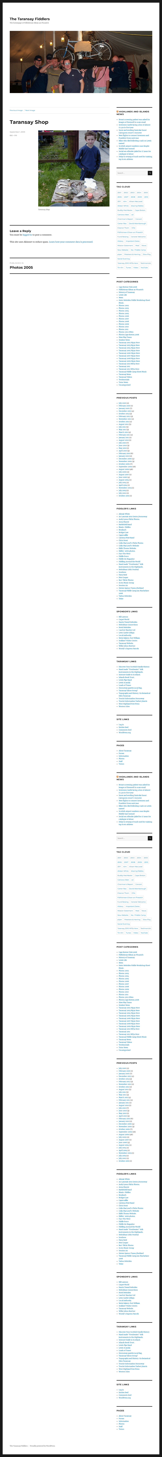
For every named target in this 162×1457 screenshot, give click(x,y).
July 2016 (122, 403)
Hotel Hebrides (125, 627)
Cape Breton (140, 210)
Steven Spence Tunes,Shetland (131, 588)
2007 (126, 197)
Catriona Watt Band (126, 538)
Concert (138, 219)
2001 (119, 193)
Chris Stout (123, 540)
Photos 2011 (123, 329)
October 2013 (124, 414)
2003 (132, 193)
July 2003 (122, 490)
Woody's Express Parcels (129, 649)
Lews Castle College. (127, 633)
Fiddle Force (124, 556)
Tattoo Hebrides (125, 596)
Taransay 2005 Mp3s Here (129, 350)
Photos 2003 (124, 308)
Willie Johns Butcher (127, 646)
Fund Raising (122, 237)
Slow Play (147, 254)
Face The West (124, 554)
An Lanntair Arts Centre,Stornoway (133, 517)
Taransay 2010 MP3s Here (127, 263)
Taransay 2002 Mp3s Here (129, 343)
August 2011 (123, 424)
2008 (133, 197)
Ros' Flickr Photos (126, 580)
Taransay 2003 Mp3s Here (129, 345)
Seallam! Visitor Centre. (128, 641)
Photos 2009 (124, 324)
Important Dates (132, 241)
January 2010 (124, 456)
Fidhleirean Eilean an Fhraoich (130, 232)
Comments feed (125, 730)
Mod (137, 245)
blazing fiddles (137, 206)
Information (124, 756)
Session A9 (123, 585)
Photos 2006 (124, 316)
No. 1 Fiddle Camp (138, 250)
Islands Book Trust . (127, 677)
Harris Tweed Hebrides (128, 622)
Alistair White (123, 206)
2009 (140, 197)
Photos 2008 (124, 321)
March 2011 (123, 432)
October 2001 (124, 496)
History (120, 241)
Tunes (128, 268)
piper (119, 254)
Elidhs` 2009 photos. (127, 551)
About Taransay (125, 751)
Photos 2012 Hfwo (126, 332)
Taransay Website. (126, 643)
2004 (139, 193)
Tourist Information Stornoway (131, 698)
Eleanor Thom (123, 228)
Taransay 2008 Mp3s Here (129, 358)
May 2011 (122, 430)
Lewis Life (123, 295)
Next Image (30, 110)
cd (132, 215)
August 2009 (124, 469)
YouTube (144, 268)
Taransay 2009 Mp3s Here (129, 361)
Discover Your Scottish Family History (134, 667)
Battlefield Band (125, 524)
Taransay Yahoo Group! (128, 691)
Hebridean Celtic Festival (129, 570)
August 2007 (124, 475)
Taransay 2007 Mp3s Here (129, 356)
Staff (121, 761)
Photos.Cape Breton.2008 (129, 335)
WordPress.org (125, 733)
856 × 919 (13, 135)
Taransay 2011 (124, 366)
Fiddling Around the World (129, 562)
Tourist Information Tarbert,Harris (133, 701)
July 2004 (122, 483)
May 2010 (122, 448)
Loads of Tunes (125, 685)
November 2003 (125, 488)
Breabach (122, 530)
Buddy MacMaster (124, 210)
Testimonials (145, 263)
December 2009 (125, 459)
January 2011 (124, 437)
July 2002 (122, 493)
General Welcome (138, 237)
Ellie (133, 228)
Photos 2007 (124, 319)
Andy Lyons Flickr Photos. (129, 519)
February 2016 (124, 406)
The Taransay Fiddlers (30, 19)
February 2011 (124, 435)
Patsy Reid (123, 575)
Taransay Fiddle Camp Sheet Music (133, 372)
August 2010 (124, 440)
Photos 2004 (124, 311)
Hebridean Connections (128, 625)
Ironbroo (122, 572)
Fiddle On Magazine (127, 559)
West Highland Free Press (129, 704)
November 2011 (125, 419)
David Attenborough (137, 223)
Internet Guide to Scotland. (129, 675)
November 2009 (125, 461)
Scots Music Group (126, 583)
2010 (146, 197)
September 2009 (125, 467)
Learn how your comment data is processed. (71, 242)
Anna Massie (124, 522)
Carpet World (124, 619)
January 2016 (124, 408)
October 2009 (124, 464)
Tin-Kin (120, 268)
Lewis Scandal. (124, 683)
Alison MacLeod (135, 201)
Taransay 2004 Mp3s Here (129, 348)
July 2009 (122, 472)
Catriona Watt (123, 215)
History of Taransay (127, 292)
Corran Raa (121, 223)
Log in (121, 725)
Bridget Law (123, 532)
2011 (119, 201)
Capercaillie (123, 535)
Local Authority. (125, 635)
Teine (121, 599)
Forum (121, 753)
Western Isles (124, 706)
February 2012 (124, 416)
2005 (146, 193)
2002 (126, 193)
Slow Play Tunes (125, 337)
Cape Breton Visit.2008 (128, 287)
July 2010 (122, 443)
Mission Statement (125, 245)
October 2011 (124, 422)
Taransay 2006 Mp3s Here (129, 353)
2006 (119, 197)
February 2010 (124, 453)
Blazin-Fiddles (125, 527)
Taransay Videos (125, 377)
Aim (125, 201)
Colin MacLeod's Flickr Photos (131, 543)
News (144, 245)
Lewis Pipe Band (125, 680)
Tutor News (123, 382)
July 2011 (122, 427)
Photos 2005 (124, 313)
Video (135, 268)
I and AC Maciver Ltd (127, 630)
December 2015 (125, 411)
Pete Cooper (123, 577)
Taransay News (125, 374)
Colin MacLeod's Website (129, 546)
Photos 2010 (124, 327)
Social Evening (123, 259)
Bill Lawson (123, 617)
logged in (27, 235)
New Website (122, 250)
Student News (124, 340)
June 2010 (123, 445)
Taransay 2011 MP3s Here (129, 369)
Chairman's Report (125, 219)
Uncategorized (124, 385)
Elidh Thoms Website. (127, 548)
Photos (121, 759)
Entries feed (123, 727)
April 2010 (123, 451)
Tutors (121, 764)
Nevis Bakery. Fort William (129, 638)
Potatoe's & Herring (132, 254)
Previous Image (16, 110)
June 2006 (123, 477)
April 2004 (123, 485)
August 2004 (124, 480)
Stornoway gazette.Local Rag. (130, 688)
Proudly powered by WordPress (42, 1446)
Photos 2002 (124, 305)
